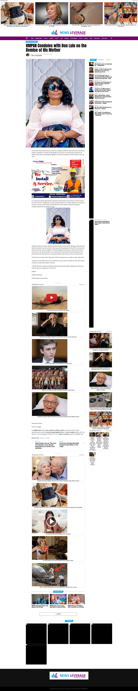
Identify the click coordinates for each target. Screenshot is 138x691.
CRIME (91, 38)
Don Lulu (43, 438)
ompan (48, 438)
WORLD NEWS (97, 38)
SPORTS (56, 38)
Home (32, 38)
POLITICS (46, 38)
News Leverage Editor (37, 55)
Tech (61, 38)
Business (66, 38)
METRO (80, 38)
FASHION (51, 38)
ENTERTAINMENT (74, 38)
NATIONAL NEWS (38, 38)
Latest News (104, 38)
